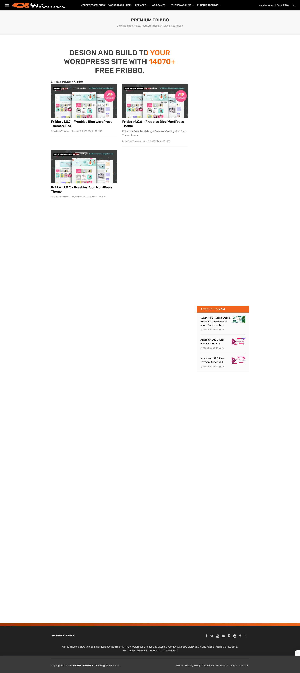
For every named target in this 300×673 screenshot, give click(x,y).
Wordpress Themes (134, 89)
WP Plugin (142, 650)
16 (223, 329)
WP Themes (128, 650)
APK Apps (140, 5)
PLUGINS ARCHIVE (207, 5)
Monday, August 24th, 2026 (274, 5)
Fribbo (57, 89)
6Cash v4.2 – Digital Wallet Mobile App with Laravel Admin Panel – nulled (215, 321)
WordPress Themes (93, 5)
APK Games (158, 5)
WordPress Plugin (119, 5)
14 (223, 366)
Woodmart (155, 650)
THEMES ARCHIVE (181, 5)
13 (223, 348)
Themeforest (170, 650)
